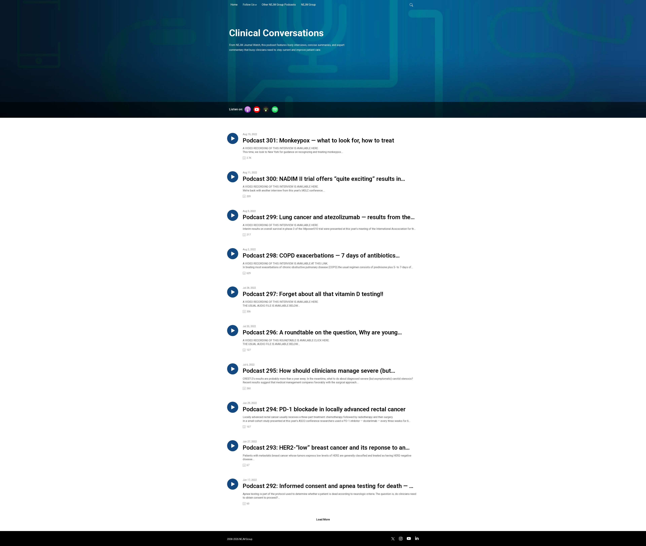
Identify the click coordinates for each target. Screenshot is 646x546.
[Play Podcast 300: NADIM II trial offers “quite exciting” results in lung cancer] (232, 176)
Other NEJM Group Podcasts (279, 4)
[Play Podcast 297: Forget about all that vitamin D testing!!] (232, 292)
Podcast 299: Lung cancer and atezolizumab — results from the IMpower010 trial (326, 217)
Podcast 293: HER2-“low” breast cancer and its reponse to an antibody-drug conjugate (324, 448)
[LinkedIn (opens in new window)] (417, 538)
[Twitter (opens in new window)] (393, 538)
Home (234, 4)
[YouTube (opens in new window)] (257, 109)
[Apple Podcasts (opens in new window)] (247, 109)
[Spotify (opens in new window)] (275, 109)
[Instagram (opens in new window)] (401, 538)
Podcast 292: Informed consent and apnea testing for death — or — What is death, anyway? (329, 486)
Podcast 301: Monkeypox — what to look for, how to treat (318, 140)
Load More (323, 519)
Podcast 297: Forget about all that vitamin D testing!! (313, 294)
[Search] (411, 4)
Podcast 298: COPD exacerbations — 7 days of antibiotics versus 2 (319, 256)
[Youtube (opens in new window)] (409, 538)
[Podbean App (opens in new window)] (266, 109)
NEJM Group (308, 4)
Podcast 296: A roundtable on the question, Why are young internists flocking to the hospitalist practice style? (320, 332)
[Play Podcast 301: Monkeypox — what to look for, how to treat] (232, 138)
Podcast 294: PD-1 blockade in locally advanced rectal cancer (324, 409)
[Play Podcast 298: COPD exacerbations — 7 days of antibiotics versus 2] (232, 253)
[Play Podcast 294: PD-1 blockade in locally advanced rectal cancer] (232, 407)
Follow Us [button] (249, 4)
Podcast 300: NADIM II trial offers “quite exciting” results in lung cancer (322, 179)
